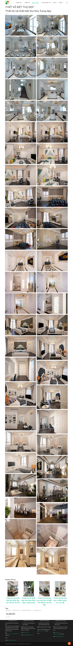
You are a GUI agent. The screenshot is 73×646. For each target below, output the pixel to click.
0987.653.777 (16, 633)
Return (7, 13)
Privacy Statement (20, 644)
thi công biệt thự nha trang (37, 610)
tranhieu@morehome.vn (12, 640)
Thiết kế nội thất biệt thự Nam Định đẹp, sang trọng (28, 600)
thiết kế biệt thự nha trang (16, 610)
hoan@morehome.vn (59, 636)
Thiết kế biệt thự (13, 644)
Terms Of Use (27, 644)
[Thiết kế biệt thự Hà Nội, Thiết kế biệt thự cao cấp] (7, 2)
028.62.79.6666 (57, 634)
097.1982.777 (10, 633)
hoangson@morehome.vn (28, 635)
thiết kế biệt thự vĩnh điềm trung (26, 610)
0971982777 (42, 631)
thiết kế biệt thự (8, 610)
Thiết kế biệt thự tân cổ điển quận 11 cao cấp (60, 600)
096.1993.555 (26, 632)
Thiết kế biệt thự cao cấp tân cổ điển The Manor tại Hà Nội (44, 601)
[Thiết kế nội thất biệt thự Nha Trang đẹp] (20, 25)
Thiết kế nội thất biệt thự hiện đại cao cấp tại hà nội (13, 600)
